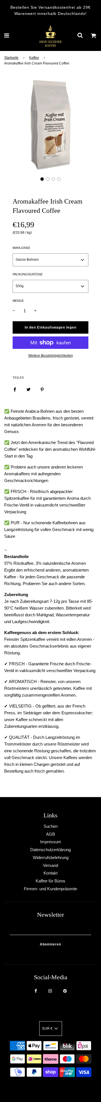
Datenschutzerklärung (50, 849)
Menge (18, 300)
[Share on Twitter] (28, 389)
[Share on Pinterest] (42, 389)
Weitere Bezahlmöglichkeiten (50, 356)
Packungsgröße (28, 274)
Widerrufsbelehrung (50, 857)
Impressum (50, 841)
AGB (50, 834)
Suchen (50, 826)
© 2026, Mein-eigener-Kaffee (43, 1088)
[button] (42, 179)
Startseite (11, 58)
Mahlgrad (21, 247)
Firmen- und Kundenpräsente (50, 888)
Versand (50, 865)
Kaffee (34, 58)
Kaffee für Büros (50, 880)
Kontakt (50, 873)
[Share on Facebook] (14, 389)
